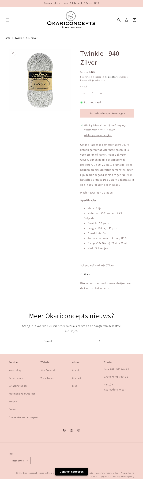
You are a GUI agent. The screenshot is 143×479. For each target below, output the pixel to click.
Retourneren (16, 378)
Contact (13, 409)
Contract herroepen (72, 471)
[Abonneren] (99, 341)
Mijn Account (47, 370)
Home (6, 37)
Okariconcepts (29, 473)
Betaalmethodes (18, 385)
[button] (7, 20)
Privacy (13, 401)
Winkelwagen (47, 378)
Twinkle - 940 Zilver (26, 37)
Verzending (15, 370)
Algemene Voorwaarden (22, 393)
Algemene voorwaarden (107, 473)
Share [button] (87, 274)
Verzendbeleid (127, 473)
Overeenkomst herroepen (23, 417)
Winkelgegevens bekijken (98, 135)
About (75, 370)
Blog (74, 385)
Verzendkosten (112, 76)
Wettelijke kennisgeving (123, 476)
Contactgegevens (101, 476)
